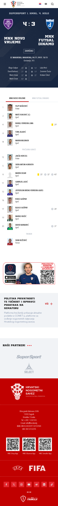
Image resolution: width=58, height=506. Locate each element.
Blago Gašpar (21, 208)
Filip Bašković (21, 106)
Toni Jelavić (20, 132)
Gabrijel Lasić (21, 182)
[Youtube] (29, 484)
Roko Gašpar (21, 199)
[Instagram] (21, 484)
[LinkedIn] (44, 484)
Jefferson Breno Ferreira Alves (29, 191)
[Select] (29, 367)
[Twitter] (14, 484)
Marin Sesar (20, 173)
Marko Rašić (20, 216)
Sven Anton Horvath (24, 165)
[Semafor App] (29, 283)
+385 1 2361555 (30, 420)
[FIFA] (37, 468)
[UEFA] (17, 468)
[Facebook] (6, 484)
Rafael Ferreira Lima (24, 123)
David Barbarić (22, 225)
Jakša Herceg (21, 156)
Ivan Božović (21, 240)
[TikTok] (51, 484)
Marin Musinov (22, 141)
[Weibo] (36, 484)
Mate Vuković (21, 115)
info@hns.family (31, 423)
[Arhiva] (52, 4)
